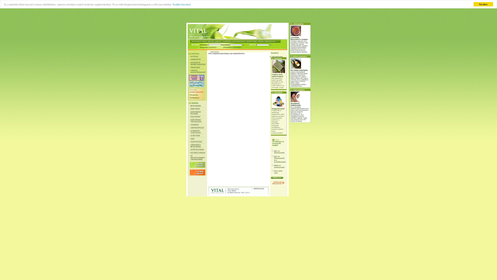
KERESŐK (218, 41)
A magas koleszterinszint (198, 71)
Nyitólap (194, 56)
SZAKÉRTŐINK (226, 41)
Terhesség (195, 67)
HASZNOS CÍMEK (251, 41)
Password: (225, 45)
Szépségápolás (197, 128)
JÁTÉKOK (261, 41)
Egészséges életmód (196, 113)
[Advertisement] (248, 16)
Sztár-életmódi (197, 150)
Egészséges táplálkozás (196, 121)
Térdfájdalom (194, 98)
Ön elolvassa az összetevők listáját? (278, 143)
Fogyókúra (195, 117)
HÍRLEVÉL (211, 41)
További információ (182, 4)
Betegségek (196, 106)
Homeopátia (196, 59)
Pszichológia (196, 142)
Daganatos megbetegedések (198, 63)
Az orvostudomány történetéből (198, 157)
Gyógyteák (195, 136)
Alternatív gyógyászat (196, 132)
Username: (204, 45)
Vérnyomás (194, 95)
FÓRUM (204, 41)
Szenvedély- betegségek (196, 146)
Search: (253, 45)
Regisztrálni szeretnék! (208, 47)
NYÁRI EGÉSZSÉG (196, 92)
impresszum (259, 189)
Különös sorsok (198, 153)
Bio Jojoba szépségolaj (299, 70)
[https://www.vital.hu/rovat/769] (196, 80)
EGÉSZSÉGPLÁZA (270, 41)
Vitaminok (195, 125)
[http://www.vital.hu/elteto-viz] (196, 87)
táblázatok (214, 52)
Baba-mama (195, 109)
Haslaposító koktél (278, 109)
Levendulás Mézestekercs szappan (299, 38)
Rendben (483, 4)
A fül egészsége (277, 57)
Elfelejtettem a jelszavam (232, 47)
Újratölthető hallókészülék (296, 104)
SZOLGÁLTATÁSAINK (238, 41)
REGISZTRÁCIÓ (196, 41)
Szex (193, 139)
